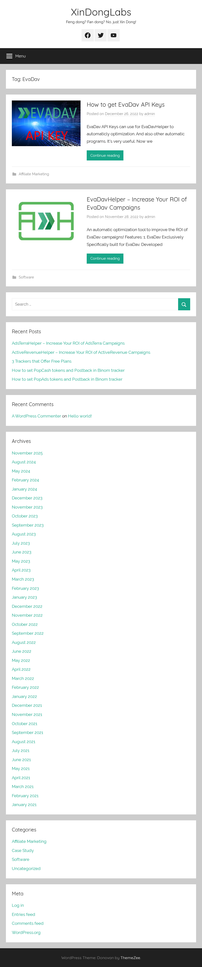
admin (149, 114)
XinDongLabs (101, 12)
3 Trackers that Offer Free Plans (41, 361)
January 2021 (24, 804)
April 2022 (21, 669)
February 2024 (25, 479)
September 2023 (28, 525)
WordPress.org (26, 932)
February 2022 (25, 687)
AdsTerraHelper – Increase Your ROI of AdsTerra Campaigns (68, 343)
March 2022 (23, 678)
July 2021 (20, 750)
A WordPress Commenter (36, 416)
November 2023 (27, 507)
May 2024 (21, 471)
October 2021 (24, 723)
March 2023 (23, 579)
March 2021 (23, 786)
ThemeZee (130, 957)
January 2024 (24, 489)
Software (26, 277)
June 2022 (21, 651)
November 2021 (27, 714)
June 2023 (21, 552)
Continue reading (105, 155)
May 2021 (21, 768)
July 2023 (21, 543)
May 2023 (21, 561)
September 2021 (27, 732)
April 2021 (21, 777)
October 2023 (25, 515)
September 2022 (28, 633)
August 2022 (24, 642)
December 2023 (27, 497)
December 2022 (27, 606)
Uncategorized (26, 868)
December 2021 (27, 705)
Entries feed (23, 914)
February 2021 (25, 795)
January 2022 (24, 696)
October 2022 (25, 624)
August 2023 (24, 534)
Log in (18, 905)
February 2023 (25, 588)
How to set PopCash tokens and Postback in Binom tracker (68, 370)
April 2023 (21, 570)
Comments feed (28, 923)
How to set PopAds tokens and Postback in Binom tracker (67, 379)
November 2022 (27, 615)
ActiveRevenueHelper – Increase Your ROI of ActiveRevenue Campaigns (81, 352)
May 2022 (21, 660)
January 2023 (24, 597)
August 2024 (24, 461)
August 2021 (23, 741)
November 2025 (27, 453)
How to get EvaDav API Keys (126, 104)
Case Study (23, 850)
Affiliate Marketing (34, 174)
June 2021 (21, 759)
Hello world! (80, 416)
